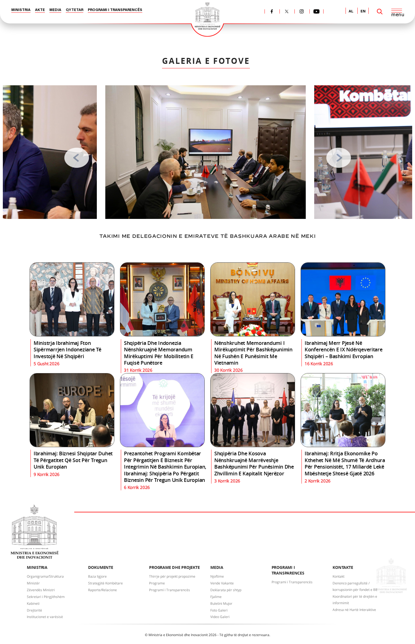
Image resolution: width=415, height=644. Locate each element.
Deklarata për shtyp (225, 590)
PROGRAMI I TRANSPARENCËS (115, 10)
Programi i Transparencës (169, 590)
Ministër (33, 583)
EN (363, 11)
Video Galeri (220, 616)
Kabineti (33, 603)
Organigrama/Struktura (45, 576)
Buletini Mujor (221, 603)
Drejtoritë (34, 610)
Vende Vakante (222, 583)
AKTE (40, 10)
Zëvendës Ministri (41, 590)
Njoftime (217, 576)
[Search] (380, 12)
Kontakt (338, 576)
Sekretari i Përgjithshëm (46, 596)
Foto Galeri (219, 610)
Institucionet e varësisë (45, 616)
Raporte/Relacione (102, 590)
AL (351, 11)
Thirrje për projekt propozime (172, 576)
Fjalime (216, 596)
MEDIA (55, 10)
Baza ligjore (97, 576)
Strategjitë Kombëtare (105, 583)
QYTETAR (74, 10)
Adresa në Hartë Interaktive (354, 609)
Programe (157, 583)
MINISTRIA (20, 10)
